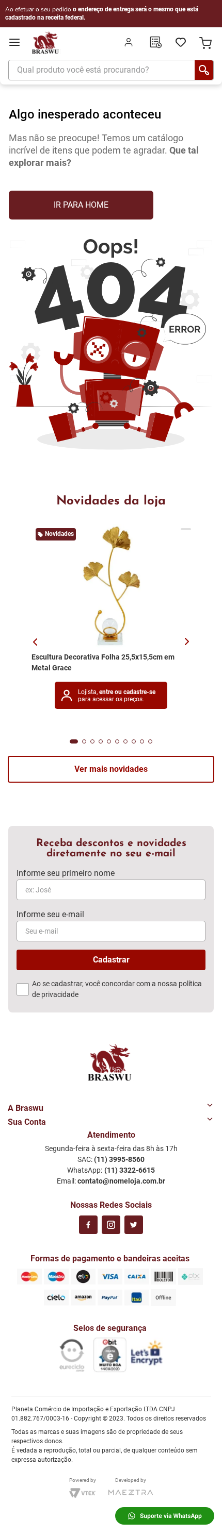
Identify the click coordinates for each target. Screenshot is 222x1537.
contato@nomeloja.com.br (121, 1181)
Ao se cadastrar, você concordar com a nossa (117, 989)
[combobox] (111, 72)
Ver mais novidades (111, 769)
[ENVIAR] (111, 960)
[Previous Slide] (37, 642)
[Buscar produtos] (204, 70)
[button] (74, 741)
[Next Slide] (189, 642)
